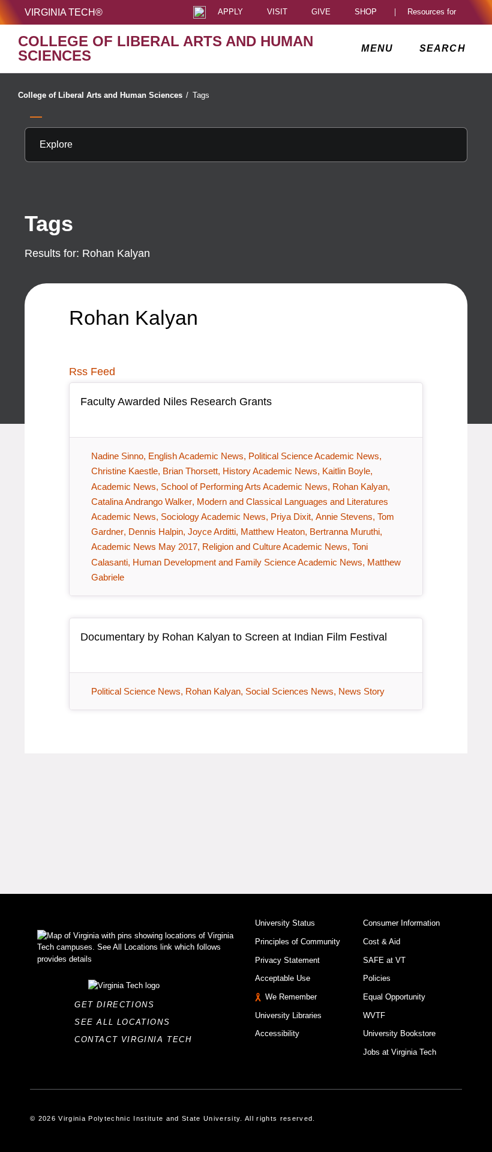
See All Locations (125, 1022)
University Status (285, 922)
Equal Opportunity (394, 996)
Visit (277, 12)
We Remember (291, 996)
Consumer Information (401, 922)
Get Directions (117, 1004)
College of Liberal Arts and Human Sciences (103, 95)
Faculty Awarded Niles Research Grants (176, 402)
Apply (230, 12)
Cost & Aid (381, 941)
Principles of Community (297, 941)
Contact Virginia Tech (136, 1039)
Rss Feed (92, 372)
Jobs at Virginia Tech (399, 1052)
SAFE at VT (384, 960)
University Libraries (288, 1015)
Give (321, 12)
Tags (201, 95)
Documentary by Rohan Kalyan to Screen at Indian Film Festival (233, 637)
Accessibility (277, 1033)
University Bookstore (399, 1033)
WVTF (374, 1015)
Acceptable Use (282, 978)
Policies (377, 978)
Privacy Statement (287, 960)
